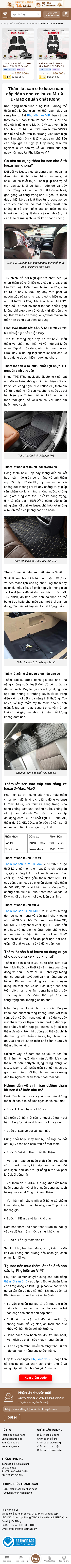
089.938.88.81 (9, 1467)
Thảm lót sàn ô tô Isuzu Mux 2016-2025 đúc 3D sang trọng (51, 64)
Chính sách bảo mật (48, 1446)
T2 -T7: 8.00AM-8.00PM (15, 1471)
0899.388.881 (52, 15)
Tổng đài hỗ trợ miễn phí (15, 1463)
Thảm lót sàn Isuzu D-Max (23, 864)
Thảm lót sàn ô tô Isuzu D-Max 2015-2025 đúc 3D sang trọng (17, 64)
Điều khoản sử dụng (48, 1434)
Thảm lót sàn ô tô (26, 23)
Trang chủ (7, 23)
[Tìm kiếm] (38, 14)
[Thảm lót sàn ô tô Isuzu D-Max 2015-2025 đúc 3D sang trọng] (18, 44)
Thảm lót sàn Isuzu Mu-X (22, 911)
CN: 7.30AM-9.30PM (12, 1475)
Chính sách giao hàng (49, 1442)
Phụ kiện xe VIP (38, 115)
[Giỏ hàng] (65, 14)
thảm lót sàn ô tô (15, 1281)
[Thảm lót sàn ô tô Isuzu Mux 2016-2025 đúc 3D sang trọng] (53, 44)
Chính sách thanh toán (49, 1450)
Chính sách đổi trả (47, 1438)
